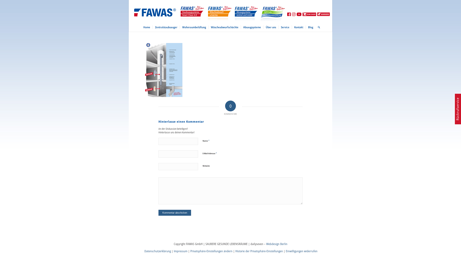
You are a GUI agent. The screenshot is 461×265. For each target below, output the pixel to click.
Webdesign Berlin (276, 244)
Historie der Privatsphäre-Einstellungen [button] (259, 251)
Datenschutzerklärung (157, 251)
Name (206, 140)
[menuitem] (147, 27)
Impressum (180, 251)
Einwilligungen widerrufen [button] (301, 251)
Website (206, 165)
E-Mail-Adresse (210, 153)
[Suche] (317, 27)
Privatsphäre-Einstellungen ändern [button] (211, 251)
